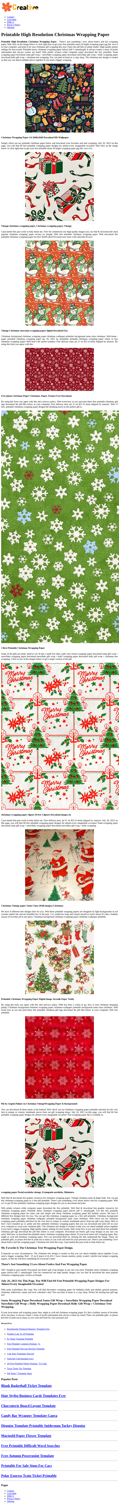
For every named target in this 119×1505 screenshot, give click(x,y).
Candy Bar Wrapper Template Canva (29, 1415)
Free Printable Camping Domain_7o (23, 1344)
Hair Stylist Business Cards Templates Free (33, 1396)
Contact (10, 1491)
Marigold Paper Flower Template (26, 1436)
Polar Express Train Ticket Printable (29, 1476)
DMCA (10, 1496)
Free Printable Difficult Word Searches (30, 1446)
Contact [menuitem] (10, 17)
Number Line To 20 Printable (20, 1334)
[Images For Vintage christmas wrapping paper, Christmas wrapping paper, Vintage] (59, 187)
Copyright (11, 1493)
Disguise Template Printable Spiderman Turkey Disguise (43, 1426)
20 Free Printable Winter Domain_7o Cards (27, 1363)
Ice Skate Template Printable (20, 1339)
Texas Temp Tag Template (19, 1368)
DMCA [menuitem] (10, 22)
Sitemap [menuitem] (10, 27)
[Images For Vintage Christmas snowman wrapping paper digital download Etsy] (59, 283)
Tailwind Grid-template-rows (20, 1358)
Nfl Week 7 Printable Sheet (19, 1373)
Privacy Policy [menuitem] (13, 25)
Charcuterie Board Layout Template (28, 1406)
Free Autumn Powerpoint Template (27, 1456)
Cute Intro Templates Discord (20, 1354)
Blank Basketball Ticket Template (26, 1386)
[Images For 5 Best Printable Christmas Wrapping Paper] (59, 527)
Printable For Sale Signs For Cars (26, 1465)
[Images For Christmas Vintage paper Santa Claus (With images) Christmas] (59, 865)
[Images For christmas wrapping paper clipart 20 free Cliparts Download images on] (59, 736)
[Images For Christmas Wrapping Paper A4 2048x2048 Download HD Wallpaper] (59, 98)
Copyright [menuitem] (11, 19)
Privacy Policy (13, 1498)
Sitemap (10, 1501)
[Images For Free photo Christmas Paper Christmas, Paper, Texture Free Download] (59, 369)
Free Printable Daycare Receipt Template (26, 1349)
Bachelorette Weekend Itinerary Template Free (28, 1329)
